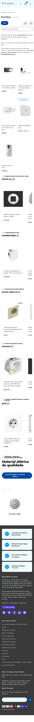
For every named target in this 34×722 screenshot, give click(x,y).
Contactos (5, 653)
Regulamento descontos (9, 639)
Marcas (4, 627)
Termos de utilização (8, 633)
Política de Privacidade (9, 642)
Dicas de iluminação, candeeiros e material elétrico (17, 662)
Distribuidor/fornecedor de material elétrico (15, 624)
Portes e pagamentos (8, 636)
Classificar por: (6, 29)
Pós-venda (5, 651)
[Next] (9, 489)
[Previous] (4, 489)
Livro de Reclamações (8, 665)
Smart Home (11, 12)
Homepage (4, 12)
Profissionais (5, 656)
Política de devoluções (8, 645)
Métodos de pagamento (9, 648)
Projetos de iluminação (8, 630)
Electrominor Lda (10, 709)
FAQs (3, 659)
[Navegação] (30, 4)
